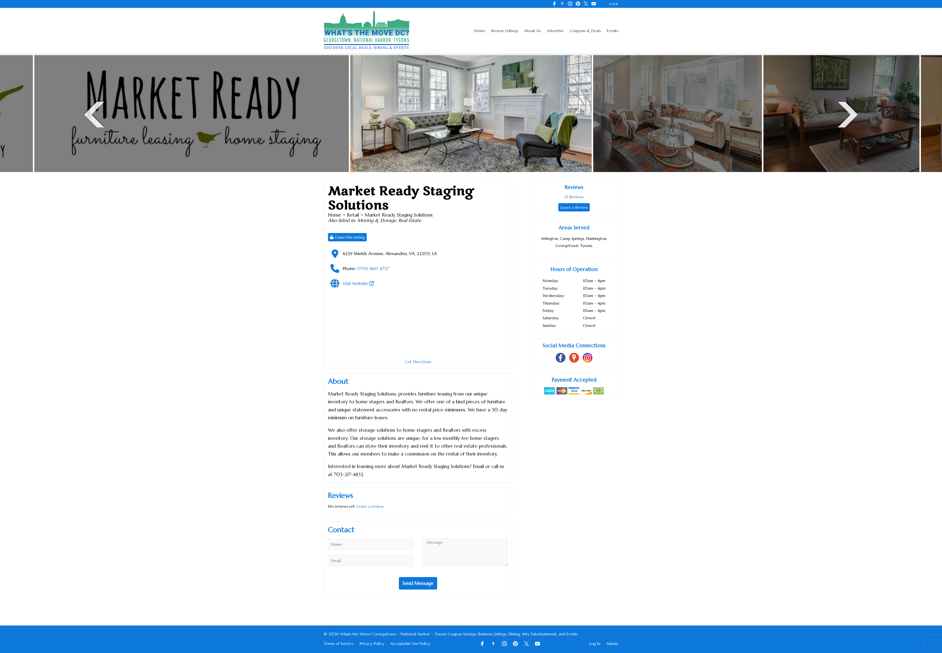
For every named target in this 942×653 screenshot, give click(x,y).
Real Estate (409, 220)
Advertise (555, 30)
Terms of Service (338, 643)
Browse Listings (504, 30)
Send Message (418, 583)
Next (848, 114)
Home (479, 30)
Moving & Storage (376, 220)
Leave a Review (574, 207)
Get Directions (418, 361)
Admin (612, 643)
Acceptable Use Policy (410, 643)
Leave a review (370, 506)
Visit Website (356, 283)
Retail (353, 215)
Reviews (574, 196)
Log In (613, 4)
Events (612, 30)
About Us (532, 30)
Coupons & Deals (585, 30)
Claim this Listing (349, 237)
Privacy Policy (372, 643)
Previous (94, 114)
